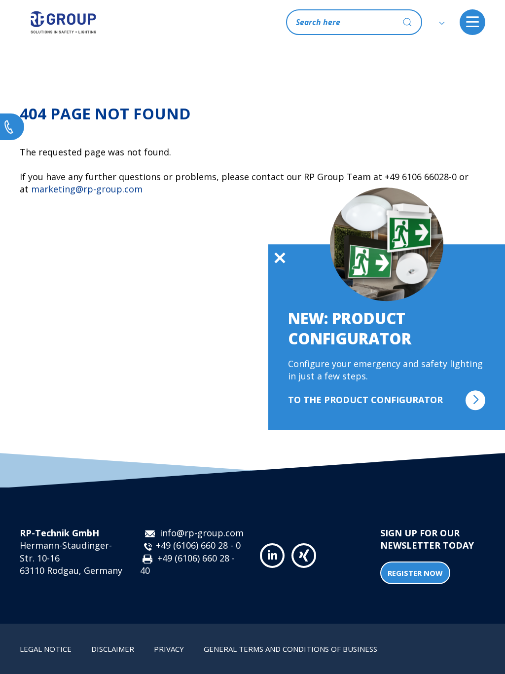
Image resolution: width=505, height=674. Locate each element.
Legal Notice (46, 649)
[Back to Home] (63, 22)
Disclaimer (112, 649)
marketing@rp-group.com (87, 189)
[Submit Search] (407, 22)
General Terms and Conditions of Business (290, 649)
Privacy (169, 649)
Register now (415, 573)
